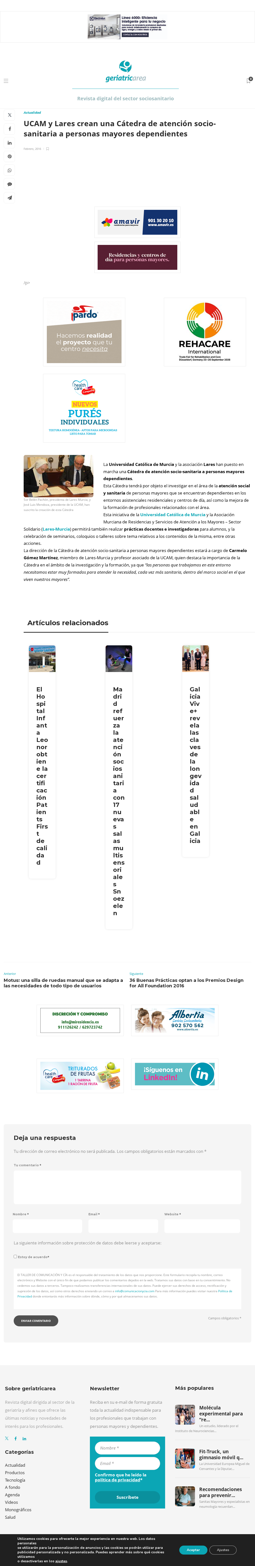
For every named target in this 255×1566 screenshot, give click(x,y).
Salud (10, 1517)
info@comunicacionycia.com (134, 1291)
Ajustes (223, 1550)
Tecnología (15, 1480)
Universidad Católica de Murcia (172, 514)
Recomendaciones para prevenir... (220, 1492)
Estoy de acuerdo (33, 1257)
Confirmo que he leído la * (120, 1477)
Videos (11, 1502)
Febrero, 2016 (32, 149)
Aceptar (193, 1550)
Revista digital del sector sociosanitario (125, 98)
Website (172, 1214)
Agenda (12, 1495)
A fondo (12, 1487)
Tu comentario (27, 1165)
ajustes (61, 1561)
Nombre (21, 1214)
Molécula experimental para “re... (221, 1414)
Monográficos (18, 1509)
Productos (15, 1472)
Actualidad (32, 112)
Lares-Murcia (56, 529)
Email (94, 1214)
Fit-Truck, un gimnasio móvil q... (221, 1454)
